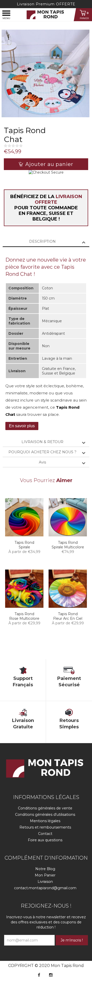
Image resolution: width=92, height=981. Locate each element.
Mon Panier (45, 875)
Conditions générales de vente (45, 808)
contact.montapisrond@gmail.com (45, 888)
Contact (45, 833)
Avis (42, 462)
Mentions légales (45, 821)
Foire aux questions (45, 840)
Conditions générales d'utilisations (45, 814)
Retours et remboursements (45, 827)
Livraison (45, 881)
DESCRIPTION (42, 241)
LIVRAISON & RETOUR (42, 442)
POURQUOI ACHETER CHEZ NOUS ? (42, 452)
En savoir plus (22, 426)
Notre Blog (45, 869)
